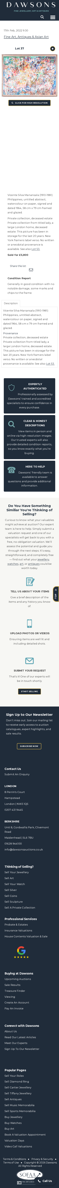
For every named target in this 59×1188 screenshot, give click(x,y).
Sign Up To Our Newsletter (22, 1048)
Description (11, 303)
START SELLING (29, 691)
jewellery (43, 559)
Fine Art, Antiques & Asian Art (26, 37)
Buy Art (9, 1128)
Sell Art (9, 878)
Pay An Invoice (14, 1008)
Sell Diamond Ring (17, 1081)
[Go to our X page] (14, 1060)
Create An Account (17, 1002)
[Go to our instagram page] (50, 266)
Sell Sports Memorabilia (20, 1111)
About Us (11, 1031)
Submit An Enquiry (17, 774)
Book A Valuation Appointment (25, 1134)
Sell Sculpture (14, 901)
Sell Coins (11, 895)
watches (12, 563)
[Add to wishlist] (52, 48)
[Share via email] (31, 270)
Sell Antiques (13, 1099)
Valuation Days (14, 1140)
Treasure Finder (15, 990)
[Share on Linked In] (44, 266)
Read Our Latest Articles (20, 1037)
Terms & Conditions (14, 1159)
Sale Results (12, 984)
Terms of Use (11, 1162)
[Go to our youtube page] (26, 1060)
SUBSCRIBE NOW (29, 746)
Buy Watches (13, 1122)
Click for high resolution (31, 103)
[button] (45, 1181)
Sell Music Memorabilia (20, 1105)
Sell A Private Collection (20, 907)
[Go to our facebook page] (7, 1060)
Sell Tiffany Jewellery (18, 1093)
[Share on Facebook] (31, 266)
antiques (34, 563)
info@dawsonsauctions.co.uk (24, 849)
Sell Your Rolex (14, 1075)
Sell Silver (11, 890)
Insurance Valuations (18, 930)
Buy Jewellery (13, 1117)
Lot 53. (35, 249)
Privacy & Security (42, 1159)
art (21, 563)
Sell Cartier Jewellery (18, 1087)
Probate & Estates (16, 924)
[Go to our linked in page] (20, 1060)
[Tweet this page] (37, 266)
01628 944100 (13, 843)
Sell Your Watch (15, 884)
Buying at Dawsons (19, 973)
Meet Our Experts (16, 1043)
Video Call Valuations (18, 1146)
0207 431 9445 (14, 809)
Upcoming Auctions (18, 979)
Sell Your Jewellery (17, 872)
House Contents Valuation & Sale (26, 936)
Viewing (10, 996)
